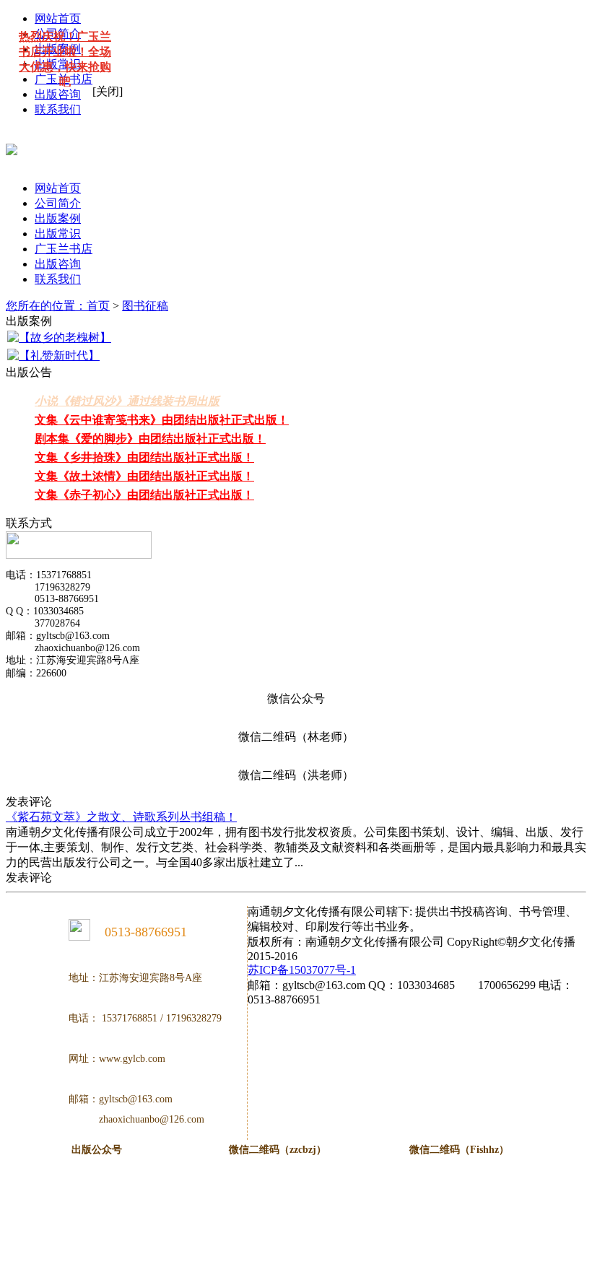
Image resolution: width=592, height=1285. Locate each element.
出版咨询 (58, 94)
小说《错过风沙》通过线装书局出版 (127, 401)
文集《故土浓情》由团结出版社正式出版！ (144, 476)
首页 (98, 306)
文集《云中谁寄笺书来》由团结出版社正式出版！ (162, 420)
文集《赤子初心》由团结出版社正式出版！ (144, 495)
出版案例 (58, 218)
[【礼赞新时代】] (53, 356)
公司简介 (58, 203)
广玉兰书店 (63, 249)
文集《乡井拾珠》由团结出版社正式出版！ (144, 457)
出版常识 (58, 233)
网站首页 (58, 188)
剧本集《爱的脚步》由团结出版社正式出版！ (150, 438)
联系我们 (58, 109)
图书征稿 (145, 306)
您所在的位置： (46, 306)
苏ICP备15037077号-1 (302, 970)
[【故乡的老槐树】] (59, 338)
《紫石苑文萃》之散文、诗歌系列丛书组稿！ (121, 817)
